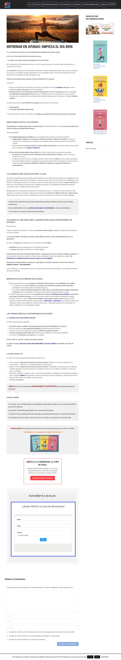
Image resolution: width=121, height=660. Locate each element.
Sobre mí (104, 4)
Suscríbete (77, 4)
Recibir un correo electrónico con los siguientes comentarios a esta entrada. (34, 636)
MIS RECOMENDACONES (91, 4)
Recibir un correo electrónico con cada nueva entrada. (27, 639)
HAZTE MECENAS (65, 4)
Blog (29, 4)
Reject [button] (97, 657)
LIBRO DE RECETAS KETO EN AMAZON (100, 132)
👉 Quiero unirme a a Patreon (42, 478)
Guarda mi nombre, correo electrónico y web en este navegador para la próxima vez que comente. (42, 632)
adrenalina (48, 301)
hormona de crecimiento (60, 294)
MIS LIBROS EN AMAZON (50, 4)
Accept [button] (90, 657)
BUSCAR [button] (112, 4)
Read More (105, 657)
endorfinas (57, 301)
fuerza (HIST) (52, 343)
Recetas (37, 4)
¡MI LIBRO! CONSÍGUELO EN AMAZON (99, 66)
